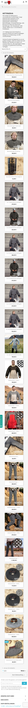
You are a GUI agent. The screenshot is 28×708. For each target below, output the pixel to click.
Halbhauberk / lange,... (14, 380)
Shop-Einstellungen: (8, 703)
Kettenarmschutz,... (14, 456)
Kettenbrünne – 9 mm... (14, 609)
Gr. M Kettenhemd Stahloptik (14, 227)
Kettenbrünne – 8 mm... (14, 583)
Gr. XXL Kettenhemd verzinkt (14, 354)
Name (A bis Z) (14, 49)
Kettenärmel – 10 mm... (14, 405)
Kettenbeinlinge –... (14, 558)
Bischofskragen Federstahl (14, 126)
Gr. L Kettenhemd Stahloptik (14, 202)
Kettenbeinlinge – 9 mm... (14, 533)
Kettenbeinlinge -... (14, 482)
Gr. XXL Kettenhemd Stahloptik (14, 329)
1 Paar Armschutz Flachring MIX (14, 75)
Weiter (23, 671)
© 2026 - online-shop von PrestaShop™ (11, 706)
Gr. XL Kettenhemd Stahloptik (14, 278)
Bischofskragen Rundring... (14, 151)
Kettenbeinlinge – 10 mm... (14, 507)
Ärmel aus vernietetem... (14, 100)
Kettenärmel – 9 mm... (14, 431)
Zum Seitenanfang (18, 675)
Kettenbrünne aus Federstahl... (14, 660)
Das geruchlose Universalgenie (14, 176)
